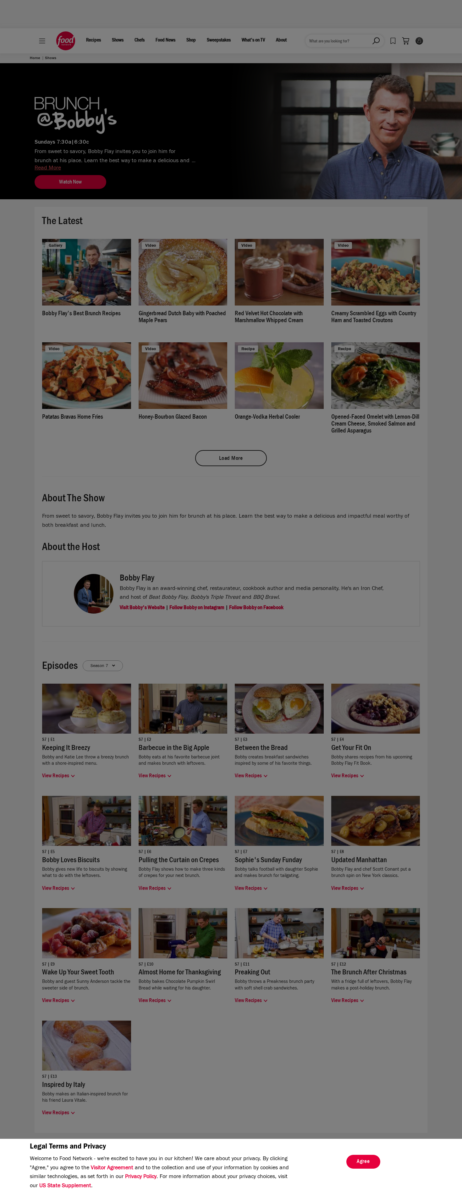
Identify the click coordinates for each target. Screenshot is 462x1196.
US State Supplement (65, 1186)
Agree (363, 1162)
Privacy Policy (141, 1177)
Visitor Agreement (112, 1168)
